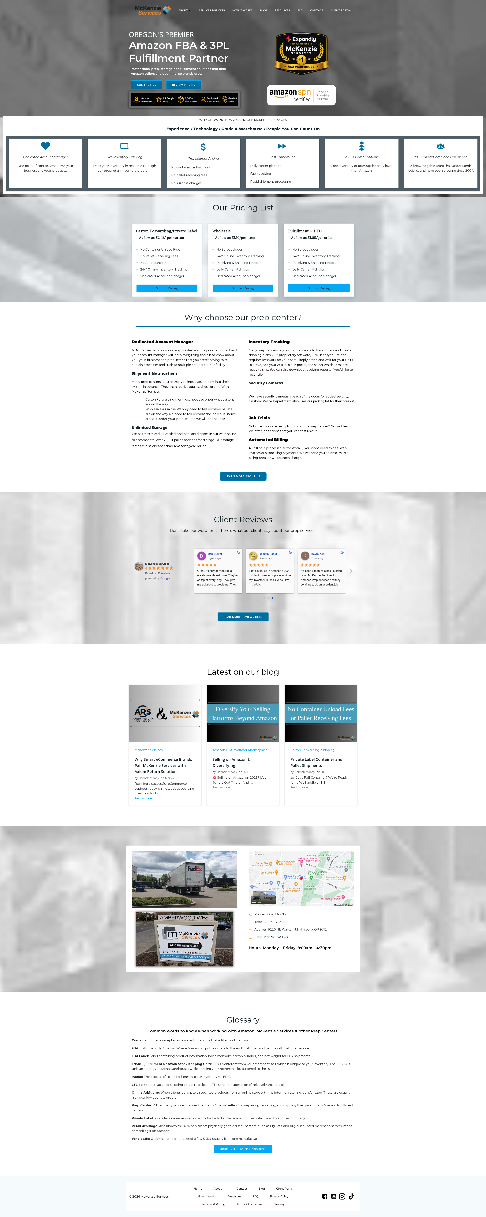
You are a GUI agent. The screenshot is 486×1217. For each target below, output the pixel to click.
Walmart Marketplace (250, 750)
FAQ (300, 10)
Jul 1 (323, 772)
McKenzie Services (149, 750)
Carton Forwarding (304, 750)
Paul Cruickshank (319, 554)
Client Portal (341, 10)
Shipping (328, 750)
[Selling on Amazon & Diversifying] (243, 713)
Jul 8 (246, 772)
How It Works (242, 10)
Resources (282, 10)
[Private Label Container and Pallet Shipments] (321, 713)
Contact (316, 10)
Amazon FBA (222, 750)
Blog (263, 10)
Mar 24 (169, 778)
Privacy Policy (279, 1196)
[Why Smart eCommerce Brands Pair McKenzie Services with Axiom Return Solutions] (165, 713)
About (183, 10)
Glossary (279, 1204)
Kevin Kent (264, 554)
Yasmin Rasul (213, 554)
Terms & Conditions (249, 1204)
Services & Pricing (212, 10)
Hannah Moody (149, 778)
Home (198, 1188)
